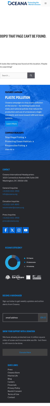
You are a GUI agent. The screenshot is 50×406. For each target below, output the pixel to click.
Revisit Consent (15, 391)
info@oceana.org (10, 194)
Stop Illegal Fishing (14, 137)
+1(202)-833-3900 (11, 191)
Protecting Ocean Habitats (18, 141)
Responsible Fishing (15, 145)
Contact (11, 397)
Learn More (11, 123)
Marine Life (13, 375)
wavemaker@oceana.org (13, 207)
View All (8, 149)
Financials (12, 385)
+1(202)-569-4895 (11, 204)
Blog (10, 378)
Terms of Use (13, 394)
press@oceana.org (11, 221)
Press (10, 369)
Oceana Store (14, 372)
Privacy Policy (14, 388)
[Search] (31, 75)
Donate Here (25, 352)
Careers (11, 382)
